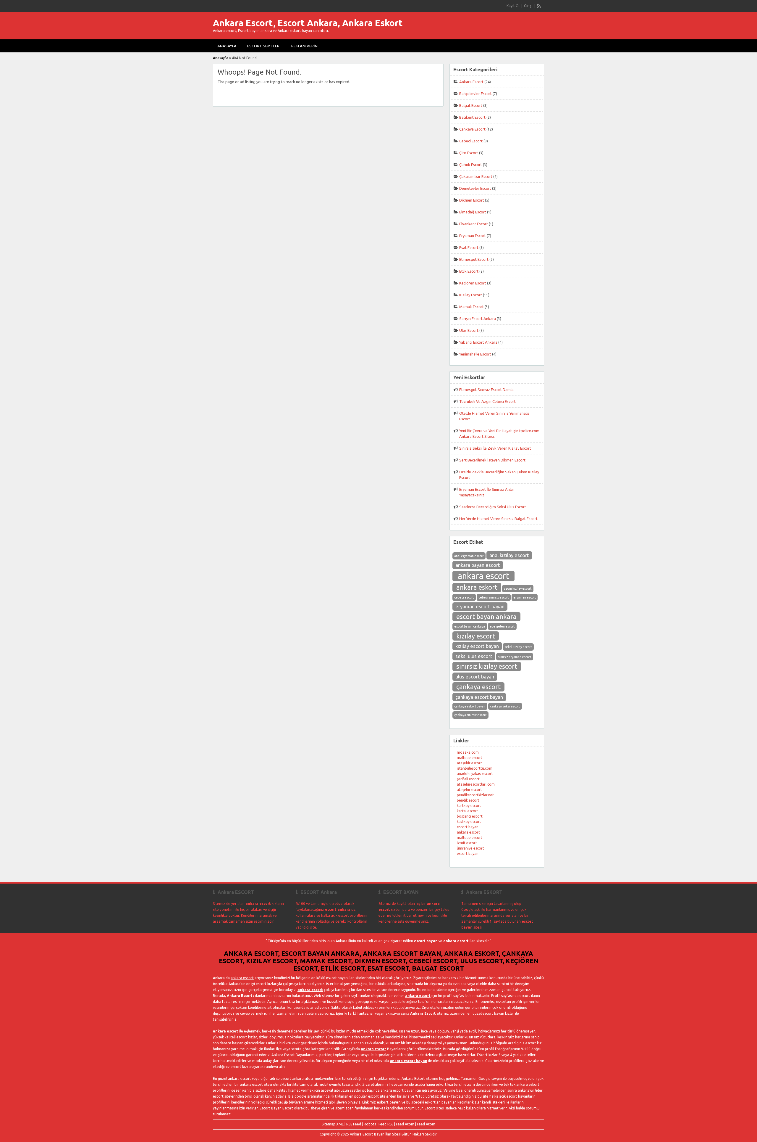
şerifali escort (468, 779)
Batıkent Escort (472, 117)
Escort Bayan (271, 1108)
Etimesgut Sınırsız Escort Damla (486, 389)
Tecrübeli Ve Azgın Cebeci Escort (487, 401)
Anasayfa (227, 46)
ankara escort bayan (408, 1061)
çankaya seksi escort (505, 706)
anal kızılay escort (509, 555)
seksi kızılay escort (518, 647)
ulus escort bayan (474, 676)
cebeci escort (464, 597)
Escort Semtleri (264, 46)
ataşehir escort (469, 763)
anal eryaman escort (468, 556)
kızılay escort (475, 636)
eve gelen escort (502, 626)
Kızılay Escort (470, 295)
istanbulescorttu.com (474, 768)
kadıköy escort (469, 821)
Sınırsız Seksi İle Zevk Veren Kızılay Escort (495, 448)
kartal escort (467, 811)
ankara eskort (476, 587)
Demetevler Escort (475, 188)
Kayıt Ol (513, 6)
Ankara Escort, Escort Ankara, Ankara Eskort (308, 23)
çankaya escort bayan (479, 697)
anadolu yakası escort (475, 774)
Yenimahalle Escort (475, 354)
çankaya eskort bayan (469, 706)
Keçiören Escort (472, 283)
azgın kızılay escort (517, 588)
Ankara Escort (471, 82)
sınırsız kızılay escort (486, 666)
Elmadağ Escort (472, 212)
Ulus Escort (468, 330)
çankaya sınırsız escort (470, 715)
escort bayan (467, 827)
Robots (370, 1124)
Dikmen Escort (471, 200)
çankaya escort (478, 686)
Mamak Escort (471, 307)
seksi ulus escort (473, 656)
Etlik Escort (468, 271)
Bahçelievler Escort (475, 93)
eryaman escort (524, 597)
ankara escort (483, 576)
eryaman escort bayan (479, 606)
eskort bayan (389, 1102)
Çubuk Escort (470, 165)
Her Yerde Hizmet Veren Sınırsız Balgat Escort (498, 519)
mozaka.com (468, 752)
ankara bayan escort (477, 565)
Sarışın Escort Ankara (477, 318)
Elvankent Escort (473, 224)
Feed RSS (385, 1124)
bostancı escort (470, 816)
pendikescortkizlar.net (475, 795)
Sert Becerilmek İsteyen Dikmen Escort (492, 460)
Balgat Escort (470, 105)
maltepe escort (469, 758)
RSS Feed (353, 1124)
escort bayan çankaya (469, 626)
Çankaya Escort (472, 129)
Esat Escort (468, 247)
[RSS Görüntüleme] (539, 6)
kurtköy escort (469, 806)
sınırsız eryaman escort (514, 657)
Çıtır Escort (468, 153)
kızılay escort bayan (477, 646)
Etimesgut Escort (474, 259)
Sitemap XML (333, 1124)
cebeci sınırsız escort (493, 597)
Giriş (527, 6)
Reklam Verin (304, 46)
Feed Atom (405, 1124)
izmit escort (467, 843)
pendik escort (468, 800)
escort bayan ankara (486, 616)
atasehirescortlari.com (476, 784)
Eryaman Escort (472, 236)
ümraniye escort (470, 848)
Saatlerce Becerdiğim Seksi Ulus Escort (492, 507)
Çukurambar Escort (475, 176)
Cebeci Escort (471, 141)
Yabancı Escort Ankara (478, 342)
